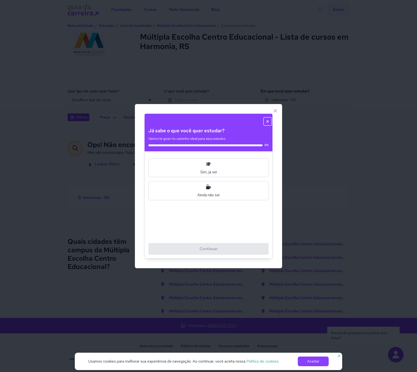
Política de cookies (262, 361)
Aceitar (313, 361)
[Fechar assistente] (267, 121)
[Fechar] (275, 111)
